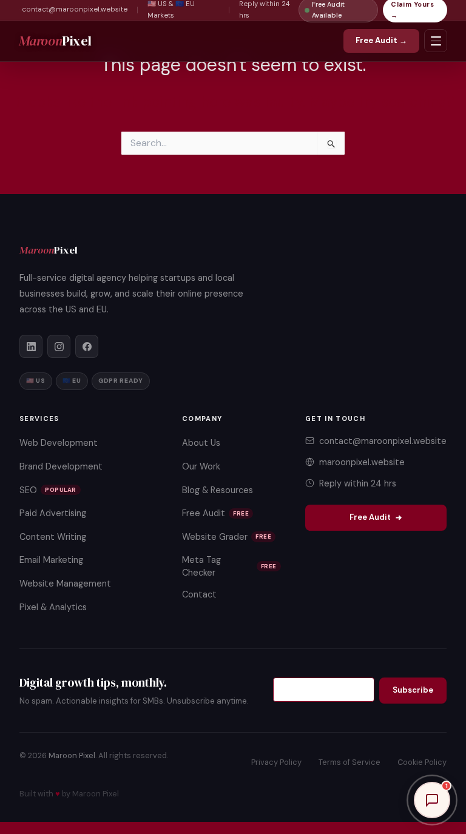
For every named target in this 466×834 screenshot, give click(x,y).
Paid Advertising (52, 513)
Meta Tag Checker (229, 565)
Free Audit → (381, 40)
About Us (201, 442)
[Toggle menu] (435, 40)
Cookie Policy (422, 762)
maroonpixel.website (362, 462)
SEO (47, 490)
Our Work (201, 466)
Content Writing (52, 536)
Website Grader (226, 536)
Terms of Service (349, 762)
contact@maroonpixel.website (74, 9)
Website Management (65, 583)
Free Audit (215, 513)
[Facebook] (86, 346)
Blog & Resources (217, 490)
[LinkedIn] (30, 346)
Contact (199, 594)
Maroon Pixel (72, 755)
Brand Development (61, 466)
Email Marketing (51, 559)
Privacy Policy (276, 762)
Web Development (58, 442)
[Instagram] (58, 346)
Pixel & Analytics (53, 607)
